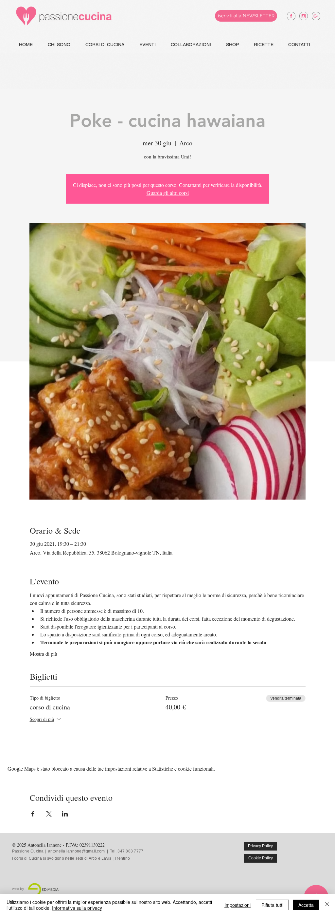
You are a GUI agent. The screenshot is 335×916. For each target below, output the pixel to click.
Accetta (306, 905)
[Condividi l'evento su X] (49, 813)
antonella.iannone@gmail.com (76, 851)
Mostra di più (43, 653)
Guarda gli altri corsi (168, 192)
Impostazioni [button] (237, 905)
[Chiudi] (327, 905)
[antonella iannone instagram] (303, 16)
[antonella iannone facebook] (291, 16)
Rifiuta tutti (272, 905)
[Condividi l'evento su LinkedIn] (65, 813)
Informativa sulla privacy (77, 908)
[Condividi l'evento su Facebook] (33, 813)
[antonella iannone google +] (316, 16)
